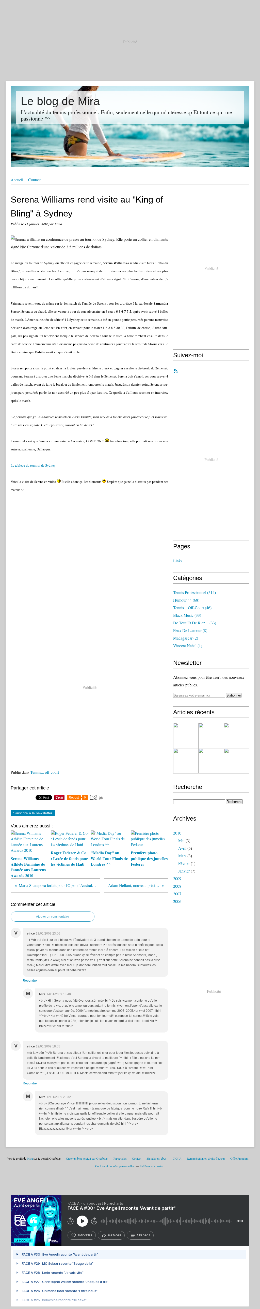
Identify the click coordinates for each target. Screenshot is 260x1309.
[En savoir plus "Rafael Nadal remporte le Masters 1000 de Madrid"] (211, 735)
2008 (177, 886)
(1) (187, 645)
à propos (143, 1235)
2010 (177, 833)
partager (114, 1235)
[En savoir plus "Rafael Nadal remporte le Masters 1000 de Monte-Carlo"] (186, 760)
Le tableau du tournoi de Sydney (33, 465)
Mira (30, 1158)
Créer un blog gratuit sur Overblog (87, 1158)
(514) (194, 592)
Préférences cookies (152, 1166)
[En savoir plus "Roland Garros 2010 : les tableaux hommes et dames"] (186, 735)
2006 (177, 901)
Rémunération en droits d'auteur (206, 1158)
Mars (182, 855)
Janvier (184, 871)
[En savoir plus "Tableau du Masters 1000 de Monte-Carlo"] (236, 760)
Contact (34, 179)
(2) (185, 638)
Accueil (17, 179)
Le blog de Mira (60, 101)
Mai (181, 840)
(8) (190, 630)
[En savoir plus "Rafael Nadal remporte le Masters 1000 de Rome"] (236, 735)
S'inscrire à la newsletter (32, 813)
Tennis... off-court (44, 772)
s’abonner (84, 1235)
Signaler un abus (157, 1158)
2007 (177, 893)
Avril (182, 848)
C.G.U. (177, 1158)
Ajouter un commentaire (52, 916)
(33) (187, 615)
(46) (192, 607)
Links (177, 560)
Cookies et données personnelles (114, 1166)
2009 (177, 878)
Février (184, 863)
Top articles (120, 1158)
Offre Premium (239, 1158)
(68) (186, 600)
